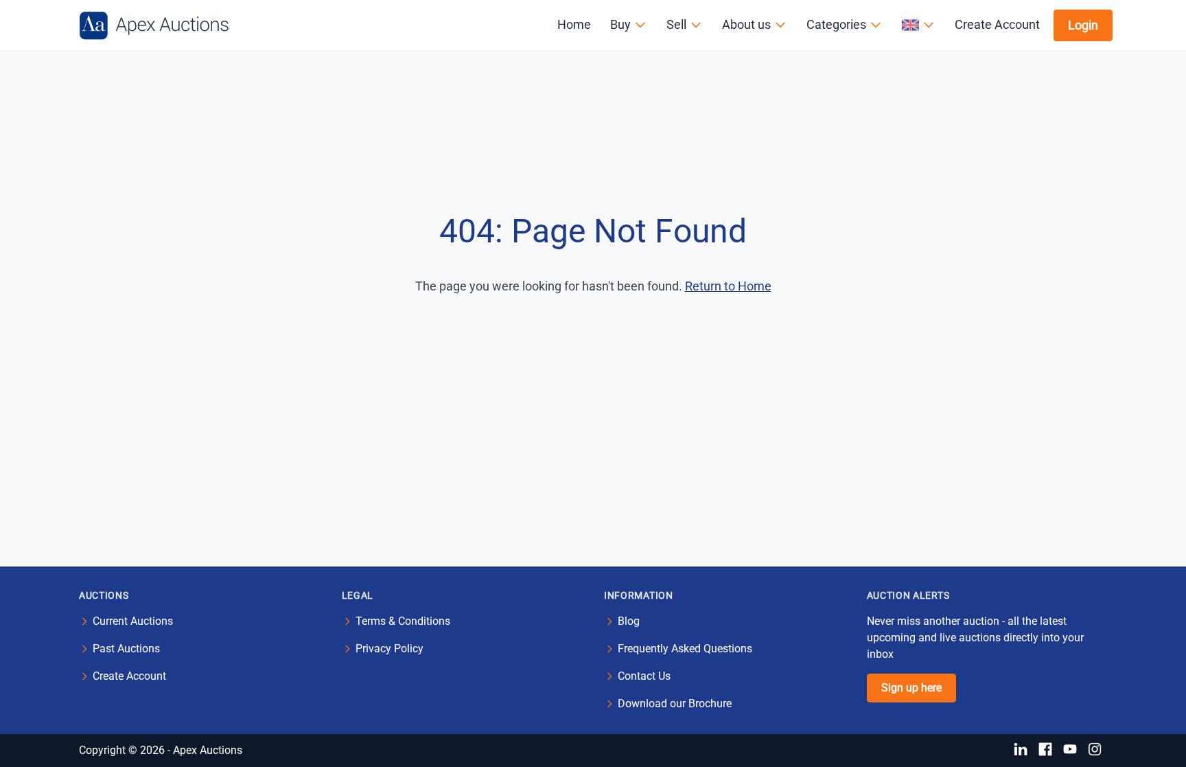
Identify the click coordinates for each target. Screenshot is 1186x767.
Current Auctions (133, 621)
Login (1083, 25)
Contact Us (644, 676)
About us (746, 24)
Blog (629, 621)
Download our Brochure (675, 703)
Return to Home (728, 286)
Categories (836, 24)
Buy (620, 24)
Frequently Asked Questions (685, 648)
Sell (676, 24)
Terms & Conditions (403, 621)
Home (574, 24)
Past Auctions (126, 648)
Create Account (997, 24)
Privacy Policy (389, 648)
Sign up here (911, 687)
